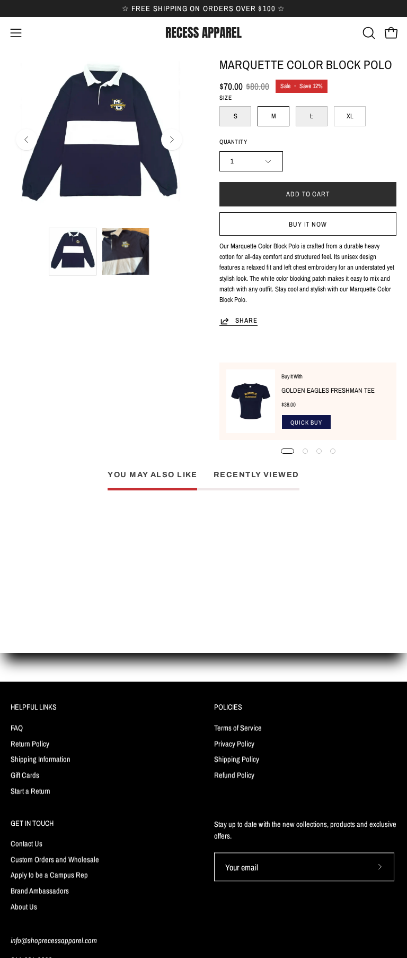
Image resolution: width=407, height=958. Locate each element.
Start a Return (30, 791)
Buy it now (308, 224)
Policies (228, 707)
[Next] (171, 139)
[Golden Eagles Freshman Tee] (250, 401)
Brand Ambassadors (40, 891)
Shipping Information (40, 759)
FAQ (17, 727)
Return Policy (30, 743)
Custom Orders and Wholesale (55, 860)
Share (246, 320)
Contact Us (26, 844)
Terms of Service (238, 727)
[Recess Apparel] (203, 32)
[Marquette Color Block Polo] (72, 251)
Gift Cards (25, 775)
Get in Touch (32, 822)
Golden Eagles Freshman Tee (328, 390)
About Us (24, 907)
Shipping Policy (236, 759)
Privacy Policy (234, 743)
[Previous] (26, 139)
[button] (367, 32)
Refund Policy (234, 775)
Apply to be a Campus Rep (49, 875)
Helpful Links (34, 707)
